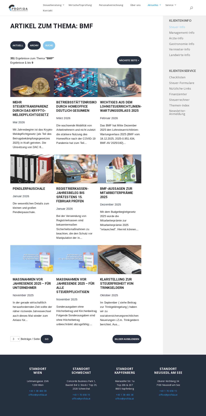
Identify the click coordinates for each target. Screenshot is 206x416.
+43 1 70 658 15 (81, 394)
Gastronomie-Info (181, 44)
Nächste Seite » (129, 60)
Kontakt (47, 10)
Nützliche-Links (180, 88)
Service (169, 5)
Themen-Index (179, 105)
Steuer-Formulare (181, 83)
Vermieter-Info (179, 49)
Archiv (34, 45)
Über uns (135, 5)
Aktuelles (153, 5)
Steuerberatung (52, 5)
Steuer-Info (177, 27)
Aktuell (18, 45)
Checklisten (177, 77)
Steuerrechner (179, 100)
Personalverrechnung (111, 5)
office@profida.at (37, 394)
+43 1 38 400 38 (38, 390)
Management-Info (181, 33)
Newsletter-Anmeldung (177, 112)
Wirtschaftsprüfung (80, 5)
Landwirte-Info (179, 55)
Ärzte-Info (176, 38)
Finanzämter (178, 94)
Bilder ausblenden (127, 339)
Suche (49, 45)
